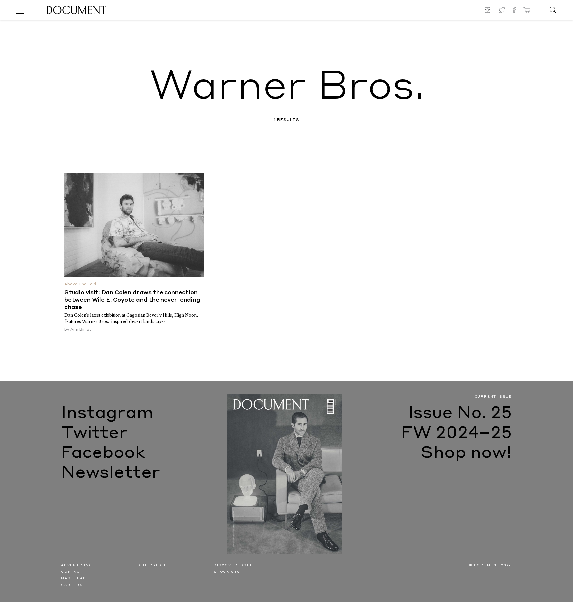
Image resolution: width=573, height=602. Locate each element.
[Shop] (526, 10)
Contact (72, 572)
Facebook (103, 453)
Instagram (107, 413)
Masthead (73, 578)
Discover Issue (233, 565)
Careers (72, 585)
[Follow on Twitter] (501, 10)
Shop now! (466, 453)
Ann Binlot (80, 329)
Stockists (227, 572)
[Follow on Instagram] (488, 10)
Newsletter (110, 473)
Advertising (76, 565)
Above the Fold (80, 284)
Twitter (94, 433)
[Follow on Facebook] (514, 10)
